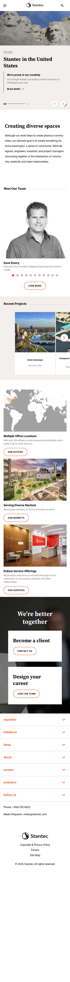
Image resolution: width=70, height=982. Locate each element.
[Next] (64, 338)
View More (35, 286)
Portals (35, 850)
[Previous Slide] (54, 103)
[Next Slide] (63, 103)
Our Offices (15, 452)
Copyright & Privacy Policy (35, 844)
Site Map (35, 855)
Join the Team (26, 693)
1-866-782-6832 (21, 807)
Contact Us (24, 651)
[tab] (13, 275)
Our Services (16, 590)
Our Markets (16, 518)
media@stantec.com (35, 814)
